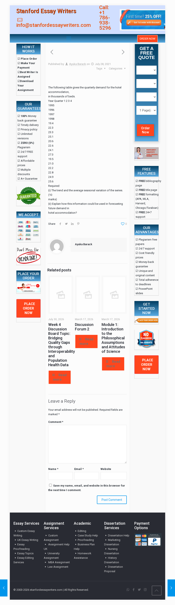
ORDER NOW (147, 38)
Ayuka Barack (77, 64)
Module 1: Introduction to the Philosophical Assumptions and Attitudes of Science (113, 338)
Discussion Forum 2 (84, 326)
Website (106, 469)
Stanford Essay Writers (46, 11)
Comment (55, 422)
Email (79, 469)
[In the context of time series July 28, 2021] (3, 587)
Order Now (145, 130)
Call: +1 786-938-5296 (105, 17)
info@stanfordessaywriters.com (53, 25)
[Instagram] (145, 590)
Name (53, 469)
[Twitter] (139, 590)
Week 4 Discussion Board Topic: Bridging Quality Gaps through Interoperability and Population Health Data (61, 344)
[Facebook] (133, 590)
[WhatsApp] (128, 590)
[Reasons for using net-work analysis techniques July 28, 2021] (171, 587)
